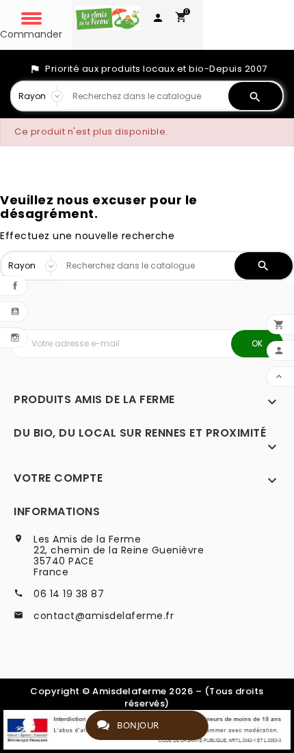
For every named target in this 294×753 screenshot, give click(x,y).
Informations (57, 511)
